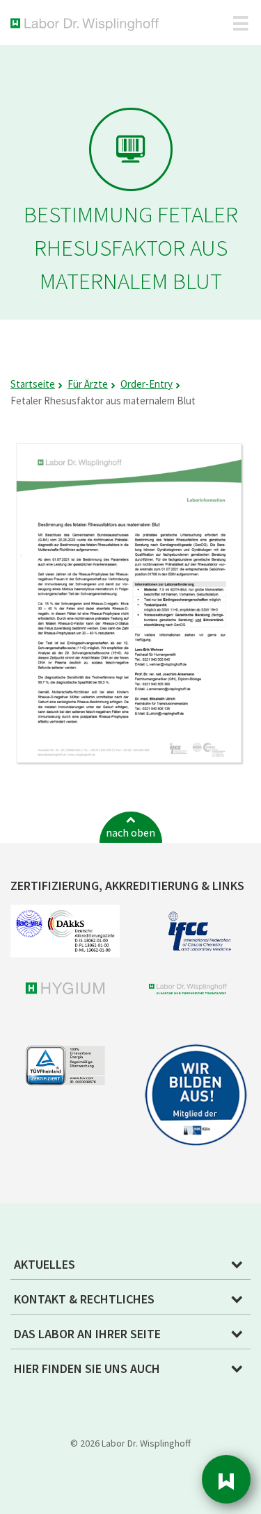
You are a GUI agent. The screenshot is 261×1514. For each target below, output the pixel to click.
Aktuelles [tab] (44, 1264)
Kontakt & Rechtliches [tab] (84, 1299)
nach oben (130, 832)
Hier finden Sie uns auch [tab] (87, 1368)
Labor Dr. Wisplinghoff (87, 24)
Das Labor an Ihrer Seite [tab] (87, 1334)
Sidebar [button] (226, 1479)
